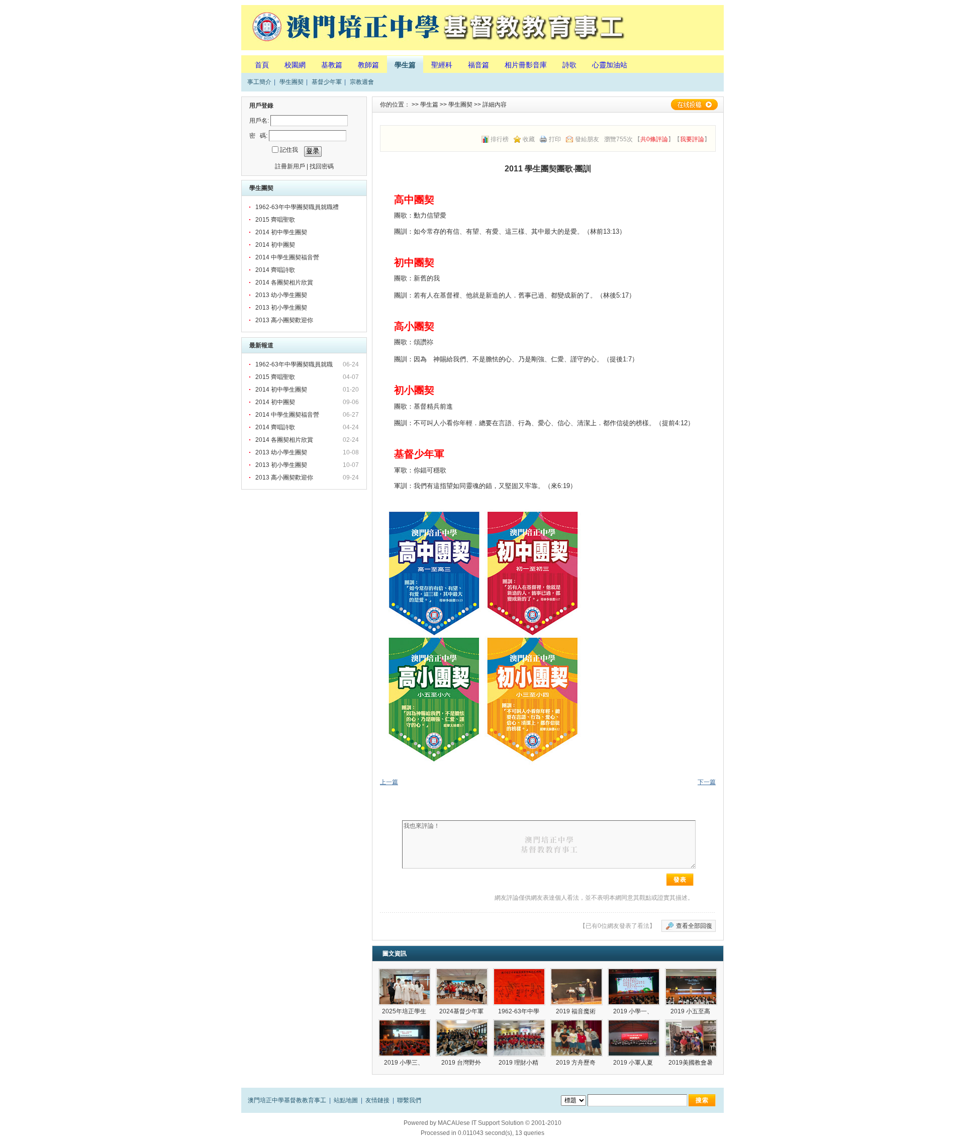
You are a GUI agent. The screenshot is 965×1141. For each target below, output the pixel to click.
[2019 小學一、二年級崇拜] (634, 986)
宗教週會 (362, 81)
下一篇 (707, 782)
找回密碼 (322, 166)
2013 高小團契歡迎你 (284, 320)
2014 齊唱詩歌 (275, 269)
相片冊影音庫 (526, 65)
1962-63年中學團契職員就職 (294, 364)
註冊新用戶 (290, 166)
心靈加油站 (609, 65)
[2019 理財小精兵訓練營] (519, 1038)
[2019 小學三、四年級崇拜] (404, 1038)
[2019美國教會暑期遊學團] (691, 1038)
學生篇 (405, 65)
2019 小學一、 (633, 1011)
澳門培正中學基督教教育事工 (287, 1100)
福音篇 (478, 65)
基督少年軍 (327, 81)
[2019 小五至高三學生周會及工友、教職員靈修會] (691, 986)
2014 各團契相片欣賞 (284, 282)
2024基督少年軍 (462, 1011)
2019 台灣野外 (461, 1062)
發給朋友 (587, 139)
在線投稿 (694, 105)
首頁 (262, 65)
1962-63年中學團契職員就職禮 (297, 207)
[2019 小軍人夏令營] (634, 1038)
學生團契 (291, 81)
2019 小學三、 (404, 1062)
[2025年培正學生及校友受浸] (404, 986)
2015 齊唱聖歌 (275, 219)
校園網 (295, 65)
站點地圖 (346, 1100)
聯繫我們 (409, 1100)
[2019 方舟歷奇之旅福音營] (576, 1038)
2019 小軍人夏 (633, 1062)
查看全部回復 (694, 925)
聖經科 (441, 65)
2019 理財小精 (519, 1062)
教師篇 (368, 65)
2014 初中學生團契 (281, 232)
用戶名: (259, 120)
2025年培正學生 (405, 1011)
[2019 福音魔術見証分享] (576, 986)
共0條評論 (654, 139)
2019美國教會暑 (691, 1062)
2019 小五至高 (691, 1011)
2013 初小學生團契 (281, 307)
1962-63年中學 (519, 1011)
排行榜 (500, 139)
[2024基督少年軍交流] (462, 986)
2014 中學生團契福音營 (287, 257)
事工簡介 (259, 81)
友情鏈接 (377, 1100)
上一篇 (389, 782)
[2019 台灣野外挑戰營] (462, 1038)
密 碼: (258, 135)
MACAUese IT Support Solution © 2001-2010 (499, 1122)
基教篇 (331, 65)
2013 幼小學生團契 (281, 295)
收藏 (529, 139)
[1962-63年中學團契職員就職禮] (519, 986)
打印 (555, 139)
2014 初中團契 (275, 244)
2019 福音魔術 (576, 1011)
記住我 (289, 149)
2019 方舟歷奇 (576, 1062)
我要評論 (692, 139)
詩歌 (569, 65)
